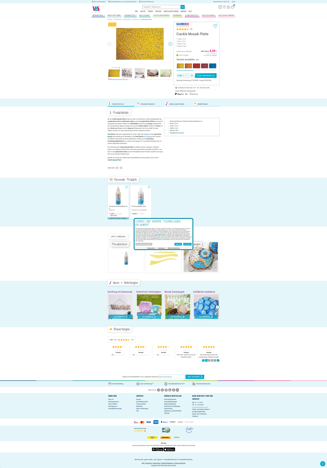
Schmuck (149, 136)
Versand (214, 55)
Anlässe (158, 11)
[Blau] (212, 65)
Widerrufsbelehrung (170, 404)
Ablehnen (178, 244)
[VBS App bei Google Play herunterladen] (158, 449)
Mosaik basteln (127, 19)
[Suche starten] (183, 7)
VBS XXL (143, 11)
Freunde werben (141, 404)
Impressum (161, 248)
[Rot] (196, 65)
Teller (139, 134)
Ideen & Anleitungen (171, 11)
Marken (183, 11)
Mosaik (119, 119)
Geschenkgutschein (142, 402)
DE (234, 2)
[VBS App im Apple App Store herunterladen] (169, 449)
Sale (190, 11)
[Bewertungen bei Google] (140, 430)
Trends (150, 11)
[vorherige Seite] (203, 360)
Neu (136, 11)
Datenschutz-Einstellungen (172, 406)
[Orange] (188, 65)
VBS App (166, 413)
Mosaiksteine (135, 19)
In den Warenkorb (204, 75)
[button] (109, 44)
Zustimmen (187, 244)
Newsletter (139, 406)
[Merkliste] (224, 7)
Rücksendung (168, 408)
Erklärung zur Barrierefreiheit (172, 411)
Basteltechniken (118, 19)
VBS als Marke (112, 404)
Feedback (195, 416)
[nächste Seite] (218, 360)
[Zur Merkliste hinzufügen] (215, 26)
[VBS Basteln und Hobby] (96, 8)
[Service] (220, 7)
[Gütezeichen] (166, 430)
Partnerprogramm (113, 402)
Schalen (146, 134)
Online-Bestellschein (170, 399)
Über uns (111, 399)
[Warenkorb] (232, 7)
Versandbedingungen (170, 402)
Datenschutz (151, 248)
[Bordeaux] (204, 65)
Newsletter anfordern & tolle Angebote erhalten (140, 377)
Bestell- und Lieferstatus (199, 414)
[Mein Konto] (228, 7)
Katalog (138, 399)
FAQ (137, 411)
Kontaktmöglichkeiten (198, 411)
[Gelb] (180, 65)
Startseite (110, 19)
